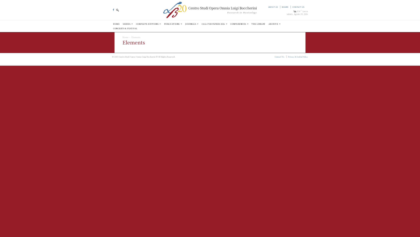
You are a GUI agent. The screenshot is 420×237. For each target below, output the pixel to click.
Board (285, 7)
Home (125, 37)
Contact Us (298, 7)
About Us (273, 7)
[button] (117, 10)
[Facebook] (113, 9)
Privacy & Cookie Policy (298, 56)
